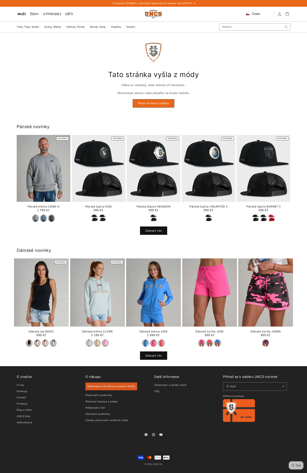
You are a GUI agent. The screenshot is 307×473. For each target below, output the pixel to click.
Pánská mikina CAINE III (44, 206)
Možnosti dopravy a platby (101, 401)
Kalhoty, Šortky (76, 26)
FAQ (157, 391)
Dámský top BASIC (41, 331)
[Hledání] (286, 27)
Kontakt (21, 397)
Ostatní (130, 26)
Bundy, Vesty (98, 26)
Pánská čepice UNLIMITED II (208, 206)
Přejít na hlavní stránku (153, 103)
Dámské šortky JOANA (266, 331)
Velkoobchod (24, 422)
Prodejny (22, 403)
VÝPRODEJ (52, 14)
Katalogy (22, 391)
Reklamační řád (95, 407)
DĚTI (69, 14)
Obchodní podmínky (97, 413)
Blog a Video (24, 409)
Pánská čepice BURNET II (263, 206)
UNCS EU (157, 464)
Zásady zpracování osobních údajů (106, 420)
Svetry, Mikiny (52, 26)
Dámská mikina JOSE (153, 331)
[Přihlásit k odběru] (283, 386)
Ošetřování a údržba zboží (170, 384)
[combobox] (254, 27)
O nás (20, 384)
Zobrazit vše (153, 230)
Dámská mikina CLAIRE (97, 331)
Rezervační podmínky (98, 395)
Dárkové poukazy (233, 396)
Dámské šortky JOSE (209, 331)
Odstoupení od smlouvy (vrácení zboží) (111, 386)
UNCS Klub (23, 416)
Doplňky (116, 26)
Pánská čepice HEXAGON (154, 206)
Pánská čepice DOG (98, 206)
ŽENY (34, 14)
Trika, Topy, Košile (28, 26)
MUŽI (22, 14)
